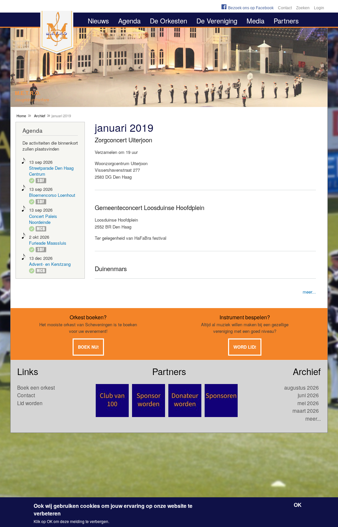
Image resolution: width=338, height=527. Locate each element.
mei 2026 (308, 402)
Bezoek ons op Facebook (251, 8)
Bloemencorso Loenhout (52, 195)
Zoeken (303, 8)
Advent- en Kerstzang (50, 264)
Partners (286, 20)
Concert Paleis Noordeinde (43, 219)
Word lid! (244, 347)
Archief (39, 115)
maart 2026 (305, 410)
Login (319, 8)
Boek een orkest (36, 387)
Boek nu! (88, 347)
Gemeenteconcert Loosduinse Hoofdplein (149, 207)
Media (255, 20)
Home (21, 115)
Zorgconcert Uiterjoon (123, 139)
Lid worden (30, 402)
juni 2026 (308, 395)
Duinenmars (111, 268)
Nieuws (98, 21)
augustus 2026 (301, 387)
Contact (285, 8)
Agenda (129, 21)
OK (298, 505)
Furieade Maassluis (47, 243)
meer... (309, 292)
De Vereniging (216, 20)
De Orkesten (168, 20)
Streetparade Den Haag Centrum (51, 171)
